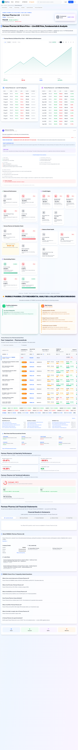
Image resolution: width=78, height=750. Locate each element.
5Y (73, 42)
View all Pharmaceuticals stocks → (9, 448)
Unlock (25, 362)
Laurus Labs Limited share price (33, 426)
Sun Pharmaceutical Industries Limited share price (11, 424)
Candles (8, 42)
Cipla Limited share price (56, 426)
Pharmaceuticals (11, 5)
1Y (68, 42)
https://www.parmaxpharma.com (21, 552)
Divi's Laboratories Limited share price (9, 427)
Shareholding (16, 7)
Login (65, 1)
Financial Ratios (4, 7)
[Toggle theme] (75, 2)
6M (66, 42)
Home (12, 1)
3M (63, 42)
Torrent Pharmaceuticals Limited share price (35, 422)
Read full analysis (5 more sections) (39, 154)
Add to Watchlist (26, 15)
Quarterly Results (30, 7)
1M (60, 42)
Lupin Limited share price (6, 422)
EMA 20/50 (14, 42)
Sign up (71, 1)
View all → (74, 418)
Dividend (22, 7)
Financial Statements (38, 7)
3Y (70, 42)
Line (5, 42)
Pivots (19, 42)
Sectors (5, 5)
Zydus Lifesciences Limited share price (9, 423)
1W (58, 42)
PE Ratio (10, 7)
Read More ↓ (4, 541)
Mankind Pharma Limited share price (8, 426)
